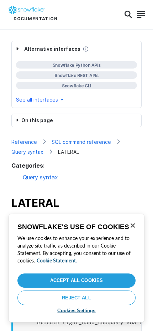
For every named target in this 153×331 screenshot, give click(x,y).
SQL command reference (81, 142)
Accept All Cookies (76, 280)
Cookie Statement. (57, 261)
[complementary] (76, 74)
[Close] (133, 225)
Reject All (76, 297)
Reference (24, 142)
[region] (76, 268)
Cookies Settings (76, 310)
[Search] (128, 14)
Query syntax (27, 152)
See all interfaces (37, 100)
